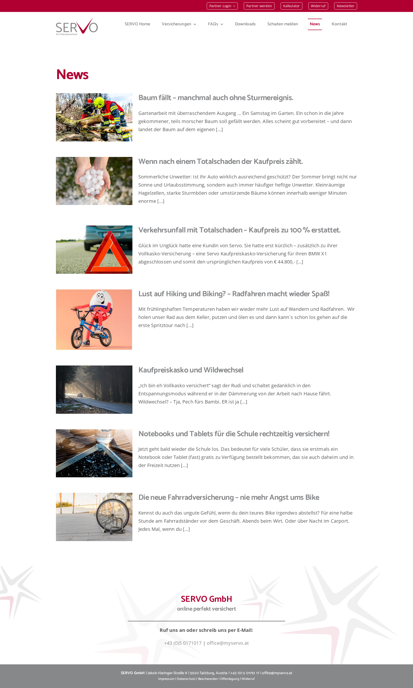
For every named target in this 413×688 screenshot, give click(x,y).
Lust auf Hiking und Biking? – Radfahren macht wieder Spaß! (234, 294)
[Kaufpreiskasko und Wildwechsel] (94, 390)
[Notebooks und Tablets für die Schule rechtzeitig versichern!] (94, 453)
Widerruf (248, 679)
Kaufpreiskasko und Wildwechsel (191, 370)
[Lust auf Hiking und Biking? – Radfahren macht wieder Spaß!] (94, 319)
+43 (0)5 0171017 (183, 643)
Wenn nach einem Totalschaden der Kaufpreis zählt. (220, 162)
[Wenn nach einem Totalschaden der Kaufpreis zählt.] (94, 181)
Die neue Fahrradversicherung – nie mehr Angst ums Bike (228, 497)
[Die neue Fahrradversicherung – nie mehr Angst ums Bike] (94, 517)
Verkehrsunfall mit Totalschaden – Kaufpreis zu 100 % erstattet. (239, 230)
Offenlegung (229, 679)
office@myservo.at (228, 643)
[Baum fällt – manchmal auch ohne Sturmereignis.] (94, 117)
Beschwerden (208, 679)
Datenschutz (186, 679)
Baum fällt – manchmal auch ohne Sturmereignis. (215, 98)
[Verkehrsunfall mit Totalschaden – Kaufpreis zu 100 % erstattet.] (94, 250)
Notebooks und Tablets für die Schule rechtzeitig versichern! (234, 434)
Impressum (166, 679)
